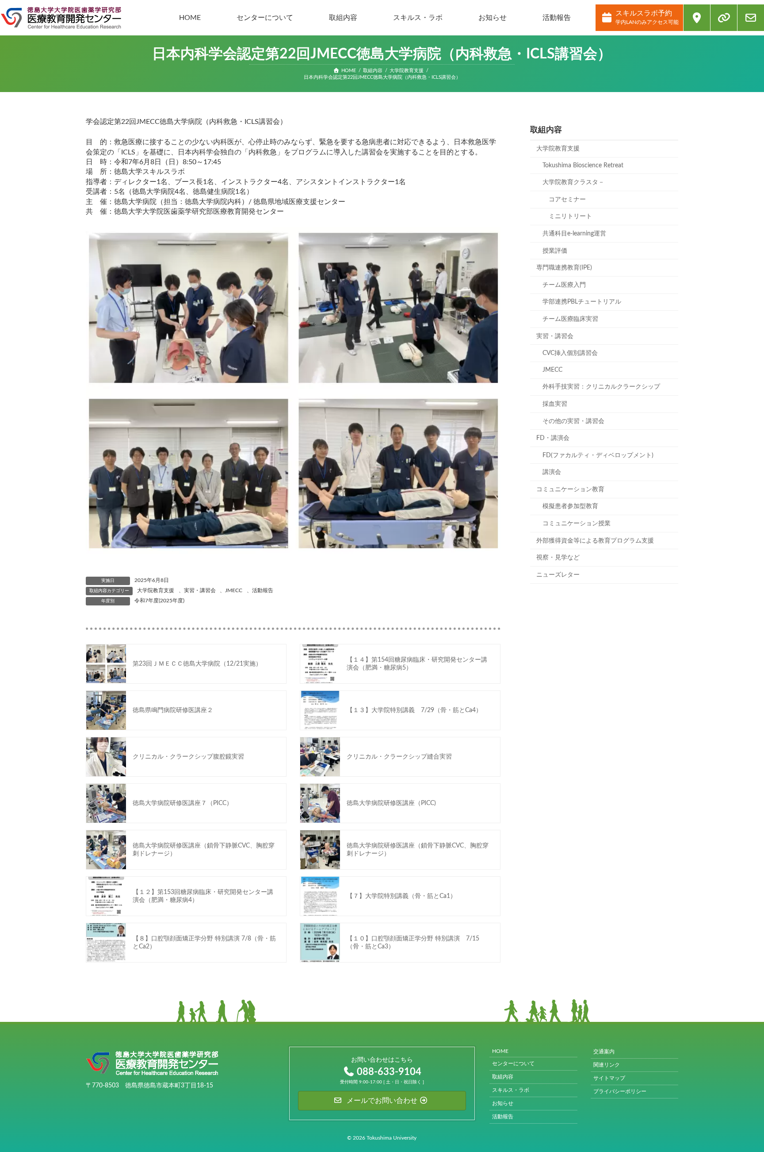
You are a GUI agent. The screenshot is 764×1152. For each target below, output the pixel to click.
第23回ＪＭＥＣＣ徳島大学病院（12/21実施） (197, 664)
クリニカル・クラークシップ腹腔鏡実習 (188, 757)
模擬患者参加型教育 (570, 506)
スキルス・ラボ (510, 1090)
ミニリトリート (570, 216)
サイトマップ (609, 1078)
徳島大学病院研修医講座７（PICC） (183, 803)
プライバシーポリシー (619, 1091)
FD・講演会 (552, 438)
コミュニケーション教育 (570, 489)
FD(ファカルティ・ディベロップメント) (597, 455)
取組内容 (502, 1076)
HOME (500, 1051)
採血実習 (554, 404)
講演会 (551, 472)
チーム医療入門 (564, 285)
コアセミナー (567, 199)
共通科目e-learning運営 (574, 234)
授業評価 (554, 250)
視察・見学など (558, 558)
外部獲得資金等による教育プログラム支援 (595, 540)
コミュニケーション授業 (576, 523)
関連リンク (606, 1064)
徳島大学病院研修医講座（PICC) (391, 803)
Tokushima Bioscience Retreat (582, 165)
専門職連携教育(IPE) (564, 268)
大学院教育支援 (155, 590)
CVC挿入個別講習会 (570, 353)
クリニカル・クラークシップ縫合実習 (399, 757)
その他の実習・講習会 (573, 421)
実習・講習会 (200, 590)
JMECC (233, 590)
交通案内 (604, 1051)
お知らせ (502, 1103)
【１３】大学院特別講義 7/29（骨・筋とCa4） (414, 710)
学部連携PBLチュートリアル (581, 302)
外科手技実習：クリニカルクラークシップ (601, 387)
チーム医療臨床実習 (570, 319)
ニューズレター (558, 575)
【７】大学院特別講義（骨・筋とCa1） (401, 896)
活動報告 (262, 590)
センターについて (513, 1063)
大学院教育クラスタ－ (573, 182)
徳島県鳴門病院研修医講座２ (173, 710)
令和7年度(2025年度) (159, 600)
